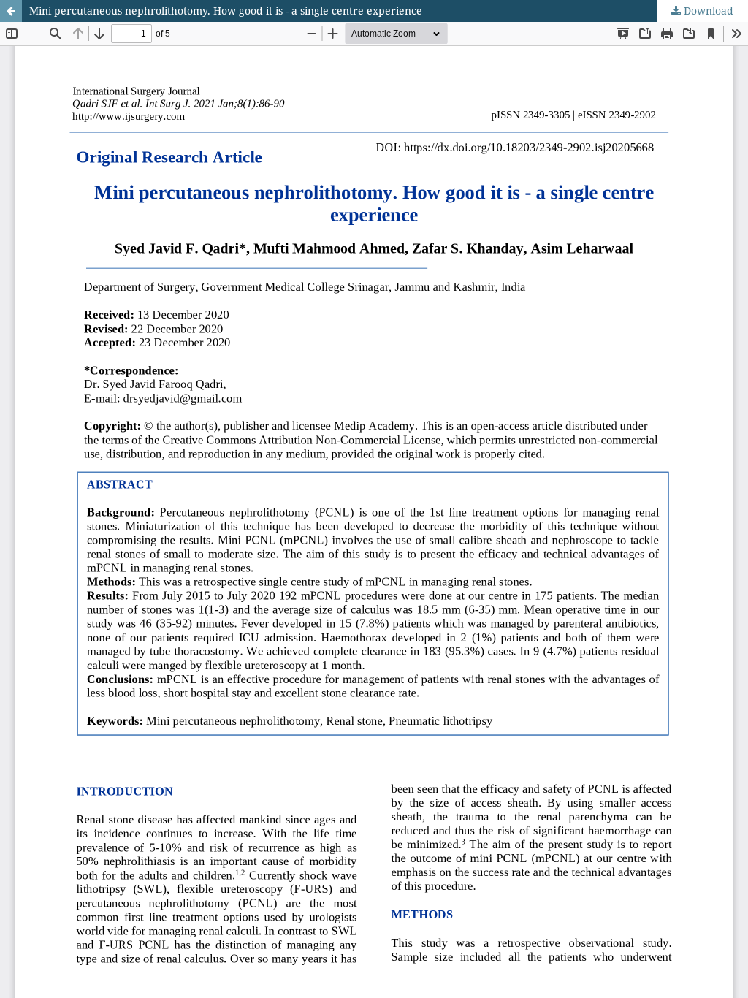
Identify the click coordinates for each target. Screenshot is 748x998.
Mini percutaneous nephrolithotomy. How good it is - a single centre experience (225, 11)
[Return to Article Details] (11, 11)
